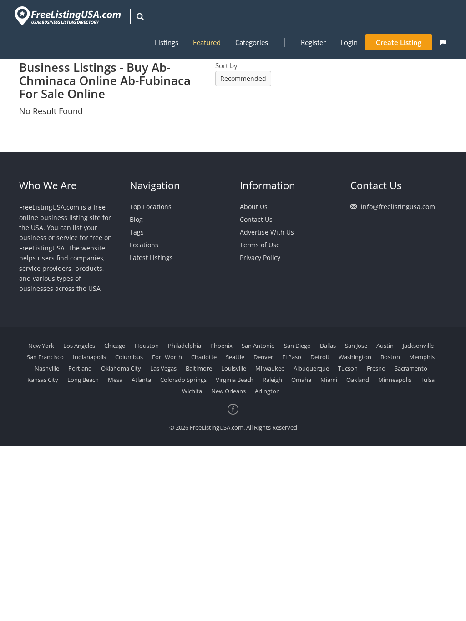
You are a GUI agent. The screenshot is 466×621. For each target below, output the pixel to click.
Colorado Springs (183, 380)
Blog (136, 219)
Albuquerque (311, 368)
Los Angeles (79, 345)
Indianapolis (89, 357)
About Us (254, 206)
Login (349, 42)
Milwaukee (269, 368)
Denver (263, 357)
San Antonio (258, 345)
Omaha (301, 380)
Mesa (115, 380)
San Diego (297, 345)
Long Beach (83, 380)
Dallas (328, 345)
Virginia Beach (234, 380)
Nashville (47, 368)
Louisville (233, 368)
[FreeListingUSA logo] (66, 16)
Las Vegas (163, 368)
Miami (328, 380)
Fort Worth (167, 357)
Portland (80, 368)
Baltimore (199, 368)
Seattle (235, 357)
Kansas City (42, 380)
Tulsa (427, 380)
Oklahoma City (121, 368)
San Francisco (45, 357)
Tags (137, 232)
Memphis (422, 357)
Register (313, 42)
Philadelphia (184, 345)
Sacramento (411, 368)
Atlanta (141, 380)
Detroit (319, 357)
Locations (144, 244)
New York (41, 345)
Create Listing (398, 42)
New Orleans (228, 391)
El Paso (291, 357)
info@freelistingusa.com (398, 206)
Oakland (357, 380)
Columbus (129, 357)
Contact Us (256, 219)
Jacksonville (418, 345)
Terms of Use (260, 244)
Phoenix (221, 345)
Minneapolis (394, 380)
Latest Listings (151, 257)
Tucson (348, 368)
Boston (390, 357)
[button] (443, 42)
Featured (207, 42)
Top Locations (151, 206)
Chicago (115, 345)
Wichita (192, 391)
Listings (166, 42)
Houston (147, 345)
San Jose (356, 345)
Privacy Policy (260, 257)
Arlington (267, 391)
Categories (251, 42)
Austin (385, 345)
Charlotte (204, 357)
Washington (355, 357)
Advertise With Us (267, 232)
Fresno (376, 368)
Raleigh (272, 380)
